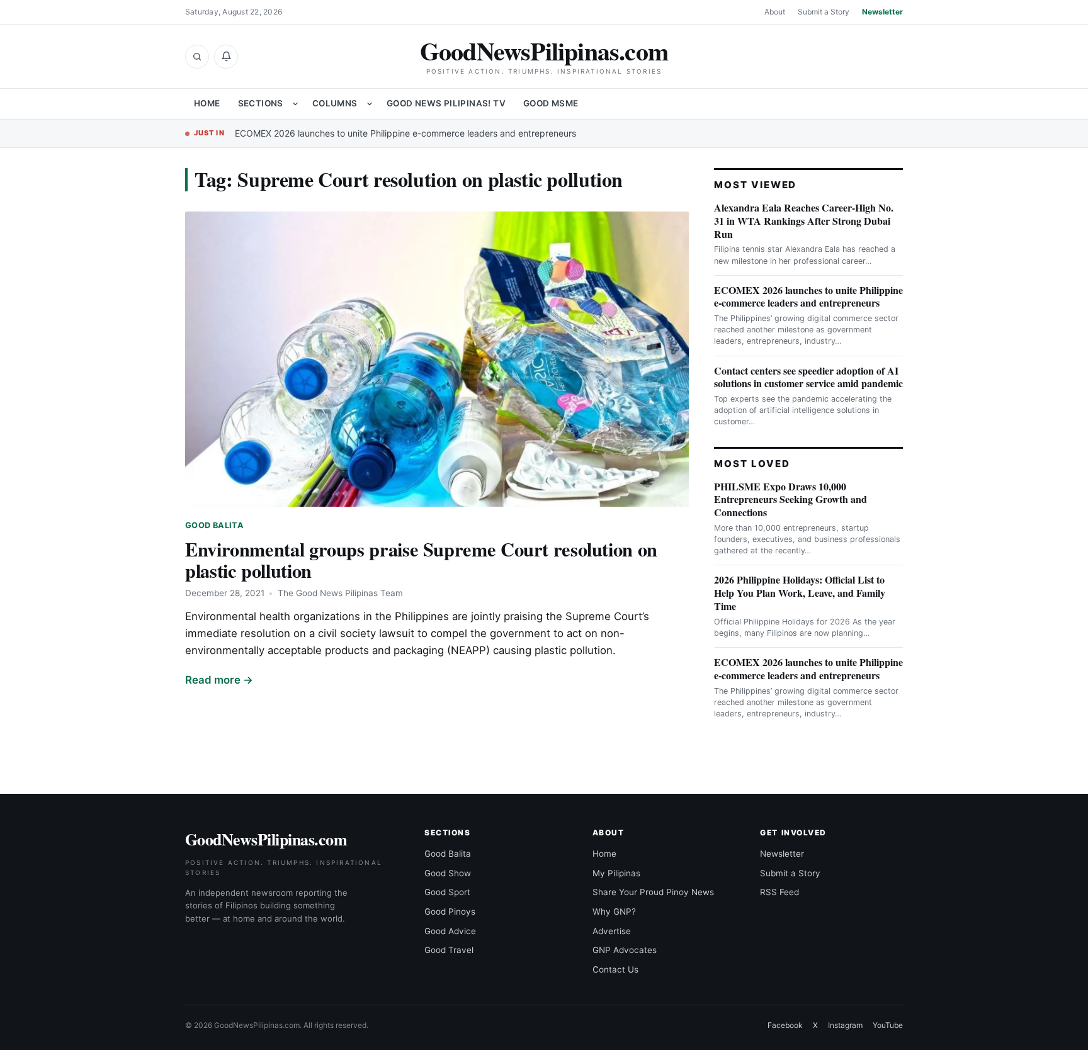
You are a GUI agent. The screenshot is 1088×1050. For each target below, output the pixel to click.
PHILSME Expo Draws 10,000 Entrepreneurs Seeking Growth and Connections (790, 499)
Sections (260, 103)
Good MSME (551, 103)
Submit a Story (823, 11)
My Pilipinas (616, 873)
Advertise (611, 931)
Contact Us (615, 969)
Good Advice (450, 931)
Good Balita (214, 525)
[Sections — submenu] (295, 104)
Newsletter (882, 11)
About (774, 11)
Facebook (785, 1025)
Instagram (845, 1025)
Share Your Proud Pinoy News (653, 892)
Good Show (447, 873)
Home (207, 103)
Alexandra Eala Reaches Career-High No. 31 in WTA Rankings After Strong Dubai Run (803, 220)
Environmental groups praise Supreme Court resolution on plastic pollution (421, 560)
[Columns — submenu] (369, 104)
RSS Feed (779, 892)
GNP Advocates (624, 950)
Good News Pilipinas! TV (446, 103)
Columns (335, 103)
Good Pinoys (449, 911)
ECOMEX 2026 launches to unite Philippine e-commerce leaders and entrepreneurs (405, 133)
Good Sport (447, 892)
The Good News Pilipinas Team (340, 593)
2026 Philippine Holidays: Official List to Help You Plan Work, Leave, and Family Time (799, 592)
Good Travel (448, 950)
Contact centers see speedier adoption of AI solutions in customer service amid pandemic (808, 377)
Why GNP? (614, 911)
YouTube (888, 1025)
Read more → (219, 680)
